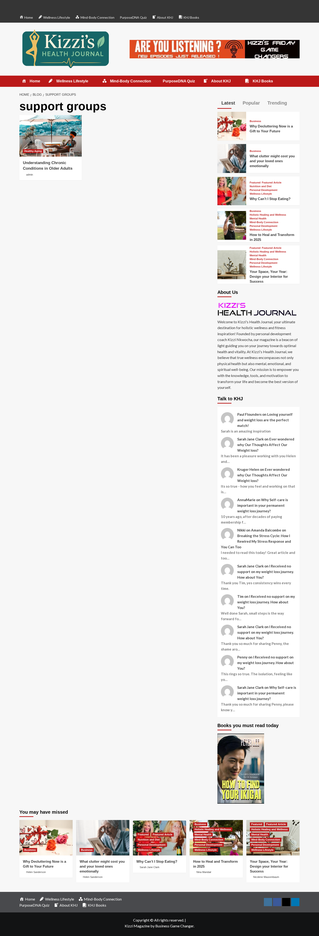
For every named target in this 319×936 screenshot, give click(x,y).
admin (29, 174)
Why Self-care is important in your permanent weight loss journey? (262, 505)
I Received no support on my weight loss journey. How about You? (265, 571)
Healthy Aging (33, 151)
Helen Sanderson (36, 872)
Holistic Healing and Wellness (268, 215)
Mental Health (258, 218)
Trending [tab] (276, 103)
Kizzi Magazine (137, 926)
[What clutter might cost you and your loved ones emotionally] (231, 158)
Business (255, 121)
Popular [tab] (250, 103)
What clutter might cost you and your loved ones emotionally (272, 161)
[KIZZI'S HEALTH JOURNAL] (258, 309)
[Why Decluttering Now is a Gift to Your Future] (231, 125)
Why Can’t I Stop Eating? (270, 199)
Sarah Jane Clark (150, 867)
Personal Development (263, 190)
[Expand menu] (91, 81)
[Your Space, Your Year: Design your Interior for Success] (231, 264)
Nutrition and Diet (261, 186)
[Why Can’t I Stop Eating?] (231, 190)
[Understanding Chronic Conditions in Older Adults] (50, 136)
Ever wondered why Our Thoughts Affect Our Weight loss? (265, 444)
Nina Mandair (203, 872)
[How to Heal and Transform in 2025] (231, 224)
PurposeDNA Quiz (133, 17)
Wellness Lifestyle (261, 194)
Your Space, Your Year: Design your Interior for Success (269, 276)
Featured (255, 182)
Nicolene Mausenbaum (266, 877)
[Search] (297, 81)
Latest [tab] (227, 103)
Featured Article (271, 182)
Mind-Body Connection (264, 222)
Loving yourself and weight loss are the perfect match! (265, 420)
